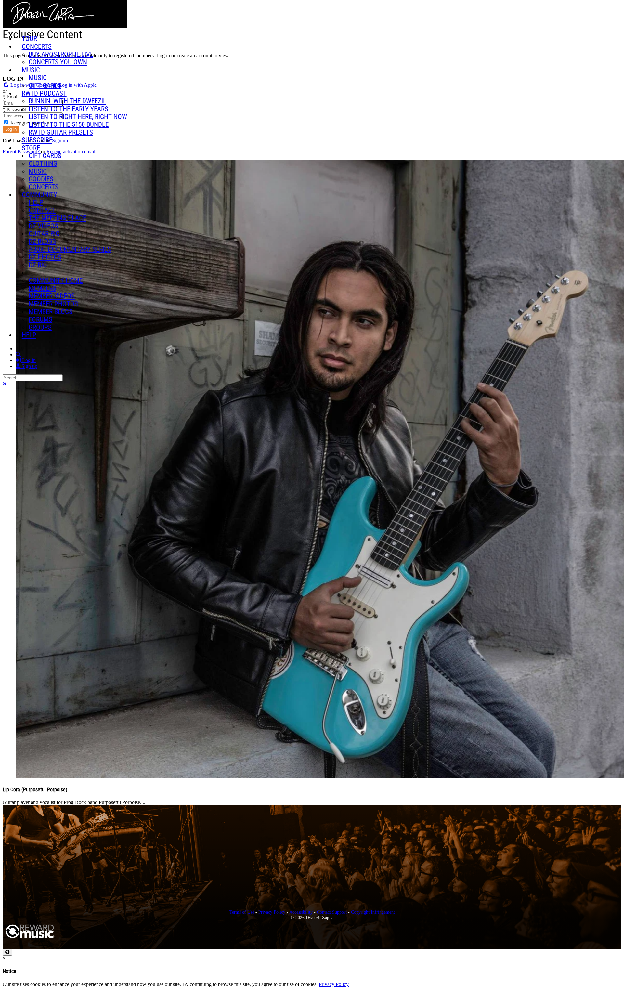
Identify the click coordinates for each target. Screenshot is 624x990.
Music (31, 70)
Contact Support (332, 912)
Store (31, 148)
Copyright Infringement (373, 912)
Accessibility (301, 912)
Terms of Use (241, 912)
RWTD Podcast (44, 93)
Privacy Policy (271, 912)
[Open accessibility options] (7, 952)
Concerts (37, 46)
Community (39, 195)
